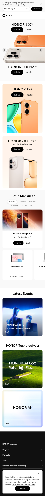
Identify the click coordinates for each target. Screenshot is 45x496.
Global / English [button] (9, 9)
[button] (17, 29)
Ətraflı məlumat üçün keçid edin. (23, 485)
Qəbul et (22, 488)
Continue (37, 9)
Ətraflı (29, 29)
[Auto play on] (28, 78)
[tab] (12, 202)
